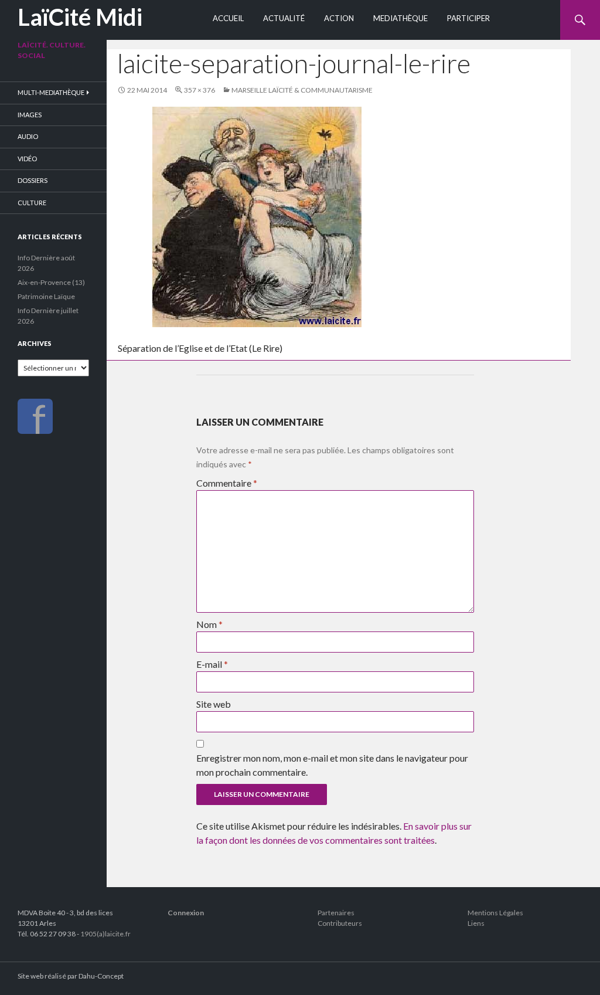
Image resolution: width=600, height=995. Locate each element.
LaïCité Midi (80, 17)
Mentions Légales (495, 912)
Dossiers (32, 180)
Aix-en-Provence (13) (51, 282)
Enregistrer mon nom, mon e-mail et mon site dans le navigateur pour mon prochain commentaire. (332, 764)
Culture (32, 202)
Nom (209, 624)
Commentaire (226, 482)
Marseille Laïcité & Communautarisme (302, 90)
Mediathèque (400, 18)
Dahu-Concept (101, 976)
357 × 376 (199, 90)
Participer (468, 18)
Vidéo (27, 158)
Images (30, 114)
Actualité (284, 18)
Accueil (228, 18)
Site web (213, 703)
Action (339, 18)
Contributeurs (340, 923)
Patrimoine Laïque (46, 296)
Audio (28, 136)
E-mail (212, 664)
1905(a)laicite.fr (105, 933)
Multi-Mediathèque (51, 92)
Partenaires (336, 912)
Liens (476, 923)
